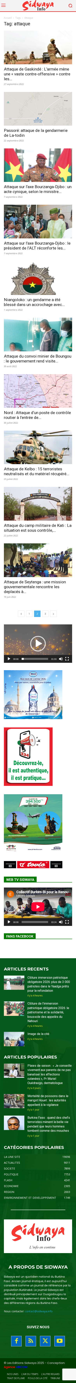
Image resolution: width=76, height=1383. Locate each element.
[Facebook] (16, 1341)
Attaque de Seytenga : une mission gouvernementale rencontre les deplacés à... (35, 587)
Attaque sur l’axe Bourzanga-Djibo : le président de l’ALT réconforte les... (37, 245)
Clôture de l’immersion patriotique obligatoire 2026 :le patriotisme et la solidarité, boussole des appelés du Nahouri (48, 1012)
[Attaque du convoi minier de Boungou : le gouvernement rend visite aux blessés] (38, 334)
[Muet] (61, 659)
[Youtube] (59, 1341)
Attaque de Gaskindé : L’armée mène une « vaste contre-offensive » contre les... (37, 74)
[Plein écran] (67, 659)
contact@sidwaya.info (39, 1311)
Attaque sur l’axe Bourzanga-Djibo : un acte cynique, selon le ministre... (38, 189)
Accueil (8, 17)
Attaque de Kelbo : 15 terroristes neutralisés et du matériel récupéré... (36, 471)
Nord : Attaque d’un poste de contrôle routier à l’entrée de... (37, 415)
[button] (38, 643)
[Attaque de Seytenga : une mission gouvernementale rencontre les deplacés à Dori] (38, 560)
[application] (38, 643)
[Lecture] (9, 659)
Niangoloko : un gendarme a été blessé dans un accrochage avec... (34, 302)
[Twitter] (45, 1341)
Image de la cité (38, 1034)
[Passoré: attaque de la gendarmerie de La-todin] (38, 109)
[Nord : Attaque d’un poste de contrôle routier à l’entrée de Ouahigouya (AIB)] (38, 391)
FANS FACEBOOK (19, 936)
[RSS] (31, 1341)
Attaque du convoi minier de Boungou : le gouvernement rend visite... (37, 358)
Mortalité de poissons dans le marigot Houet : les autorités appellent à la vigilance (47, 1100)
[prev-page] (21, 614)
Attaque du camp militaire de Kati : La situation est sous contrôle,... (38, 528)
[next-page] (53, 614)
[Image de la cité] (14, 1039)
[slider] (35, 659)
